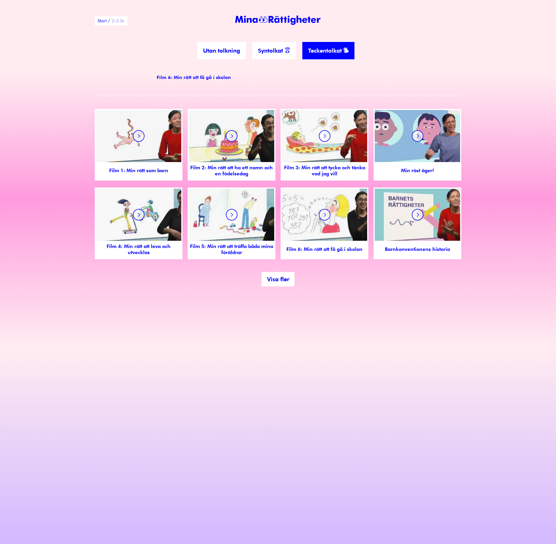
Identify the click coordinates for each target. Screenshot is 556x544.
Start (102, 20)
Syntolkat (271, 50)
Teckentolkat (325, 50)
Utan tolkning (221, 50)
